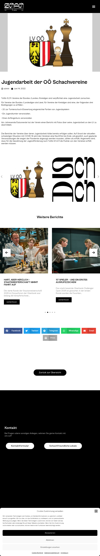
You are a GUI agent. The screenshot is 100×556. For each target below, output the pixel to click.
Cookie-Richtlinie (37, 553)
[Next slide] (93, 253)
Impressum (64, 553)
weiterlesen (12, 302)
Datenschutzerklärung (51, 553)
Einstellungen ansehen (50, 547)
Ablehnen (50, 540)
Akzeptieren (50, 533)
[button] (96, 511)
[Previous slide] (7, 253)
